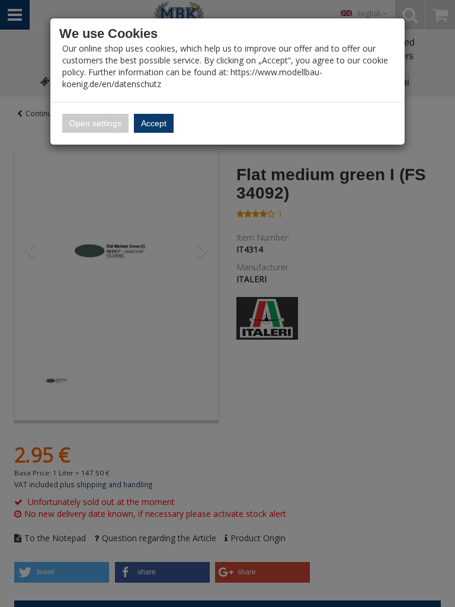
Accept (153, 123)
